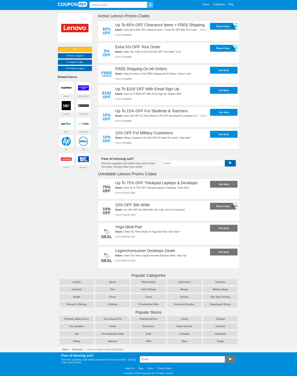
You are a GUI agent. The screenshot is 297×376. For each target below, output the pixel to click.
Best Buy (83, 167)
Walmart (112, 341)
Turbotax (220, 318)
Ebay (184, 341)
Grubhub (220, 326)
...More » (203, 30)
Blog (141, 368)
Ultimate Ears (83, 96)
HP (66, 150)
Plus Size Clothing (220, 296)
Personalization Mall (112, 333)
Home (65, 349)
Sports (112, 282)
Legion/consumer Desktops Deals (145, 251)
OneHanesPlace (148, 318)
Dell (83, 150)
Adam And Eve (184, 326)
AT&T (66, 132)
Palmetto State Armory (76, 318)
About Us (129, 368)
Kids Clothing (148, 289)
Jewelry (77, 282)
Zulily (148, 333)
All (75, 49)
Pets (112, 289)
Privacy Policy (164, 368)
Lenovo (66, 167)
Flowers (184, 296)
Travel (148, 296)
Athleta (76, 341)
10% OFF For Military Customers (144, 133)
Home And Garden (184, 304)
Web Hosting (148, 282)
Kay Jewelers (76, 326)
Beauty (184, 289)
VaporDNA (83, 132)
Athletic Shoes (220, 289)
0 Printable (74, 68)
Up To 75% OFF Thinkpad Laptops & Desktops (156, 183)
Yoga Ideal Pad (128, 227)
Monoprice (83, 114)
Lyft (77, 333)
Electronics (184, 282)
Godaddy (184, 333)
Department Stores (220, 304)
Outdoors (220, 282)
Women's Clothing (76, 304)
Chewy (184, 318)
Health (76, 296)
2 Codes (75, 62)
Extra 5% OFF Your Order (138, 47)
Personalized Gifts (148, 304)
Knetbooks (148, 326)
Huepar (66, 96)
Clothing (112, 304)
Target (220, 341)
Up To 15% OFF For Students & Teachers (151, 111)
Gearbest (66, 114)
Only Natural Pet (113, 318)
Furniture (77, 289)
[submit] (150, 5)
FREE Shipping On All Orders (141, 69)
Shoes (112, 296)
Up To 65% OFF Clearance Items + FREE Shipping (160, 25)
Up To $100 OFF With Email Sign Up (147, 89)
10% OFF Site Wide (132, 205)
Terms (150, 368)
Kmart (112, 326)
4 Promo (75, 55)
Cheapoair (220, 333)
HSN (148, 341)
